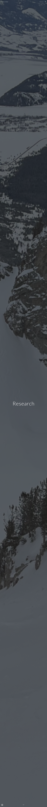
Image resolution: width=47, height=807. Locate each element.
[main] (23, 403)
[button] (45, 1)
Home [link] (40, 1)
